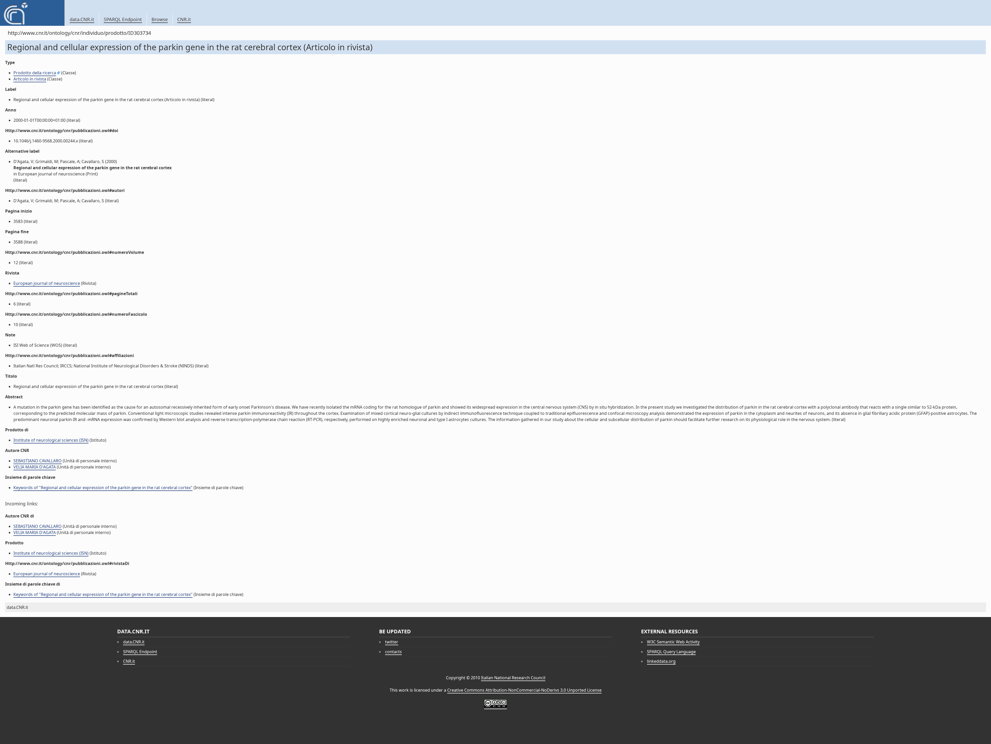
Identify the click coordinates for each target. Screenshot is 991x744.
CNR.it (184, 19)
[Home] (32, 13)
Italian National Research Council (513, 678)
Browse (159, 19)
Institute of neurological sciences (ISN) (51, 440)
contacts (393, 651)
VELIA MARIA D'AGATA (34, 467)
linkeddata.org (661, 661)
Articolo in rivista (29, 79)
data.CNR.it (82, 19)
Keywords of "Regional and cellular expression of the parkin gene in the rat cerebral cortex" (103, 487)
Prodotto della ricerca (34, 73)
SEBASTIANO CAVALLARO (37, 461)
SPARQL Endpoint (123, 19)
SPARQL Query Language (671, 651)
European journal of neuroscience (46, 283)
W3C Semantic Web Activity (673, 642)
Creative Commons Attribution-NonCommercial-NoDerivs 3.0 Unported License (524, 690)
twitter (391, 642)
